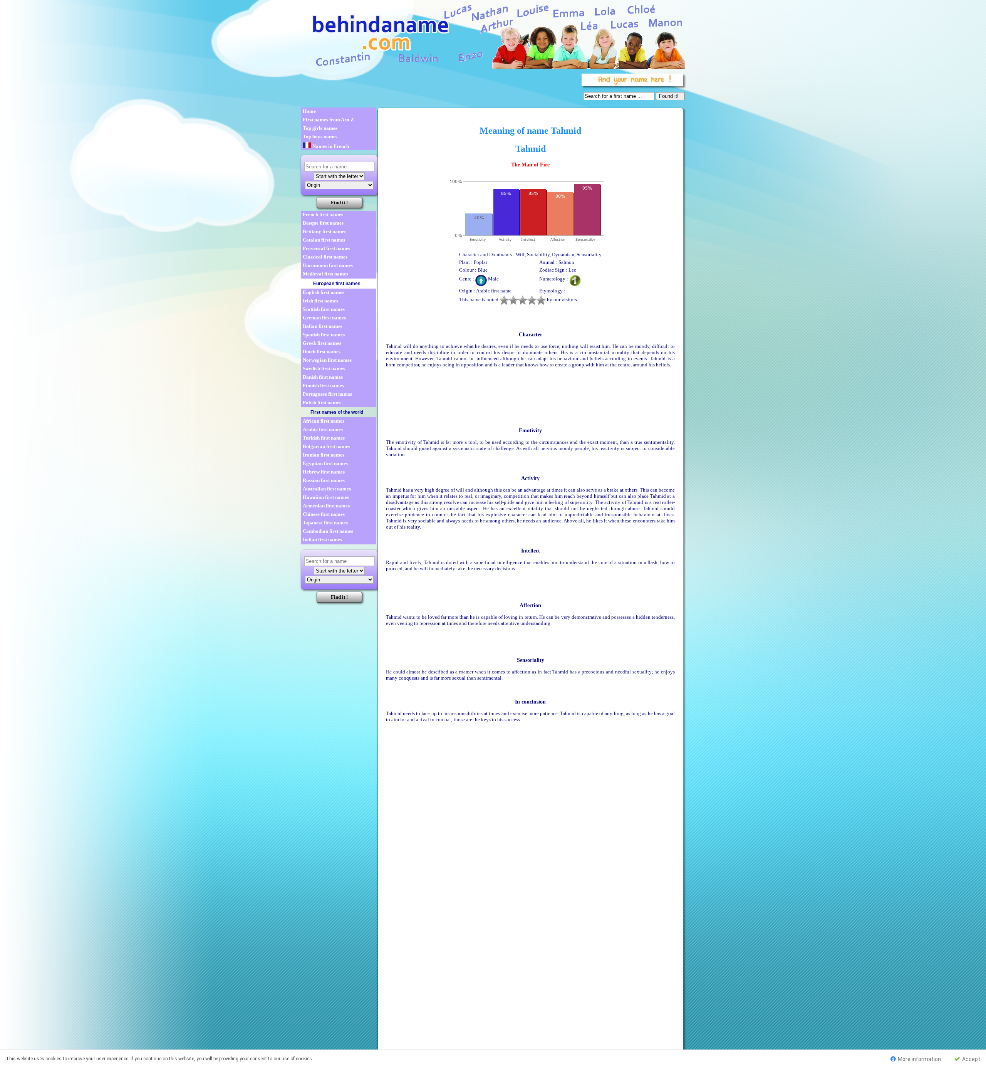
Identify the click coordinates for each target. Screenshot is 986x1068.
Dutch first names (321, 351)
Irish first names (320, 301)
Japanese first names (325, 523)
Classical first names (325, 257)
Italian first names (322, 326)
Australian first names (327, 489)
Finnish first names (323, 385)
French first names (323, 214)
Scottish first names (324, 309)
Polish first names (322, 402)
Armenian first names (326, 506)
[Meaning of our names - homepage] (492, 35)
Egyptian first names (325, 463)
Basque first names (323, 223)
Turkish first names (324, 438)
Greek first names (322, 343)
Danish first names (323, 377)
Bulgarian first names (326, 446)
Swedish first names (324, 368)
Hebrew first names (324, 472)
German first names (324, 318)
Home (309, 111)
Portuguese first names (327, 394)
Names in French (330, 146)
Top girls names (320, 128)
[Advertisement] (440, 88)
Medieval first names (325, 274)
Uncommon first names (328, 265)
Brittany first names (324, 231)
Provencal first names (326, 248)
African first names (323, 421)
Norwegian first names (327, 360)
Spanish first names (324, 335)
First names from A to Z (328, 120)
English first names (323, 292)
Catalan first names (324, 240)
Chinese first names (324, 514)
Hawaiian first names (326, 497)
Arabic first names (323, 429)
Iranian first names (323, 455)
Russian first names (324, 480)
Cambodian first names (328, 531)
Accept (970, 1059)
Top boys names (320, 136)
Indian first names (322, 539)
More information (919, 1059)
